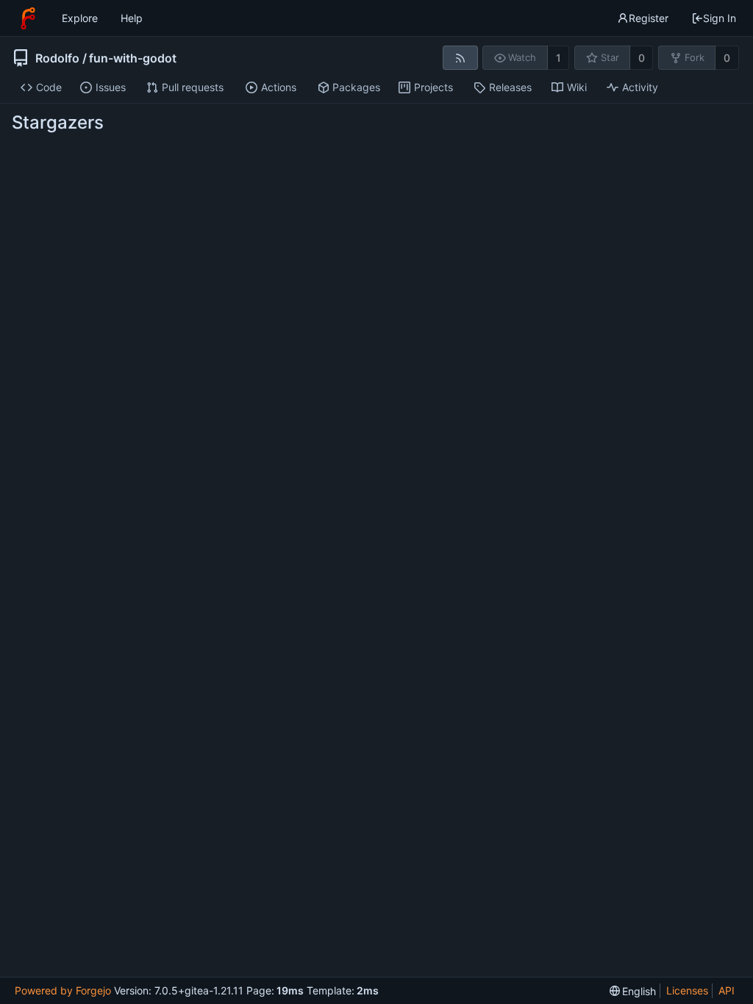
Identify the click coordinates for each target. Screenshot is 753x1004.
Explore (80, 18)
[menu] (633, 991)
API (726, 990)
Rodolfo (57, 58)
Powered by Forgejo (63, 990)
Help (132, 18)
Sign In (719, 18)
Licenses (687, 990)
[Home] (28, 18)
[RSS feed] (460, 58)
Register (648, 18)
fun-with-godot (132, 58)
